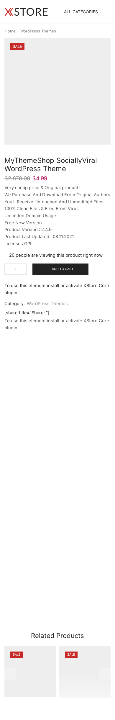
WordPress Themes (38, 31)
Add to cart (62, 269)
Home (10, 31)
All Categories (81, 11)
